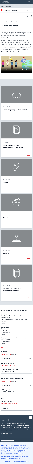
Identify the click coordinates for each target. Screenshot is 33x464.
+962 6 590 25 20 (6, 381)
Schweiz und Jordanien (11, 10)
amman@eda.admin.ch (8, 365)
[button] (30, 417)
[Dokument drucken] (27, 15)
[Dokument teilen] (31, 15)
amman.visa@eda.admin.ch (9, 403)
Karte (2, 347)
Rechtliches (17, 458)
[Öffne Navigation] (30, 10)
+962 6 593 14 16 (6, 354)
